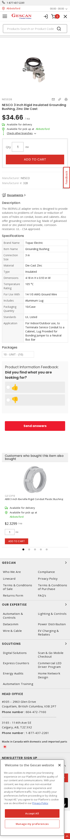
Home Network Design (49, 675)
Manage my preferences (32, 824)
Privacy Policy (48, 578)
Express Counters (16, 663)
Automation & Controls (13, 615)
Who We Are (12, 572)
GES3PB (10, 496)
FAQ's (42, 595)
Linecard (9, 578)
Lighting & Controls (52, 614)
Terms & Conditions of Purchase (52, 587)
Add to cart (35, 159)
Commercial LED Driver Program (50, 665)
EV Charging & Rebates (48, 632)
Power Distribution (52, 624)
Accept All (32, 813)
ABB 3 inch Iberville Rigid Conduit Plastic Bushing (34, 499)
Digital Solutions (15, 653)
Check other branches (20, 133)
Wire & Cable (12, 631)
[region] (32, 797)
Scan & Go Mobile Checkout (50, 654)
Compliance (46, 572)
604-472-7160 (36, 712)
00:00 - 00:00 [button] (57, 8)
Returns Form (13, 595)
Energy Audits (13, 673)
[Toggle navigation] (5, 16)
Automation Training (18, 684)
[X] (59, 765)
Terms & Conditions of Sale (17, 587)
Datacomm (10, 624)
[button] (23, 549)
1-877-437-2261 (16, 2)
